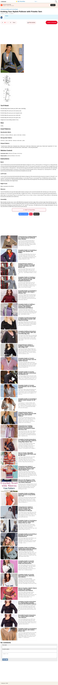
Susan (6, 15)
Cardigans (11, 13)
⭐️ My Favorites (20, 1)
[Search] (56, 1)
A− (2, 22)
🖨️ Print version (31, 22)
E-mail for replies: (5, 649)
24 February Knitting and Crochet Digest (9, 9)
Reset (14, 22)
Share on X (36, 214)
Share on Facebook (23, 214)
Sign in (36, 1)
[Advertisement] (29, 34)
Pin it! (31, 214)
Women (6, 13)
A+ (10, 22)
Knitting (2, 13)
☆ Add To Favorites (52, 22)
